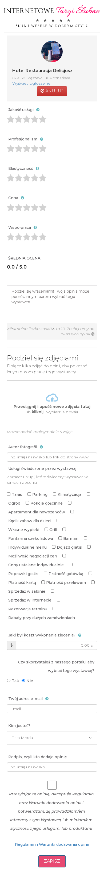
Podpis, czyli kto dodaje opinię (37, 756)
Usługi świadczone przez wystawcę (42, 468)
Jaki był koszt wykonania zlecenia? (41, 635)
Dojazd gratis (69, 547)
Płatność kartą (22, 582)
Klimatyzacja (69, 494)
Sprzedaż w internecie (29, 600)
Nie (29, 680)
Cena (13, 197)
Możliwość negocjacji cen (32, 556)
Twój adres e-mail (25, 698)
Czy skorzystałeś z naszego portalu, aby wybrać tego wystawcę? (56, 666)
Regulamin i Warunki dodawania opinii (52, 844)
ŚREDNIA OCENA (24, 258)
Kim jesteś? (19, 725)
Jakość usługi (21, 109)
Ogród (14, 503)
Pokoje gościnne (46, 503)
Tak (15, 680)
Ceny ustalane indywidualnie (36, 565)
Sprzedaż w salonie (26, 591)
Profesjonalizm (22, 139)
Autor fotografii (22, 447)
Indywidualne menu (27, 547)
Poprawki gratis (23, 573)
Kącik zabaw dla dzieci (29, 520)
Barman (70, 538)
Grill (53, 529)
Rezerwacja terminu (27, 609)
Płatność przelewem (66, 582)
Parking (39, 494)
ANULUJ (53, 90)
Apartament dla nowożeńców (36, 512)
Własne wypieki (23, 529)
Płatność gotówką (66, 573)
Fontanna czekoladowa (30, 538)
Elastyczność (20, 168)
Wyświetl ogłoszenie (31, 83)
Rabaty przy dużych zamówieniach (41, 617)
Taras (17, 494)
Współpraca (19, 227)
